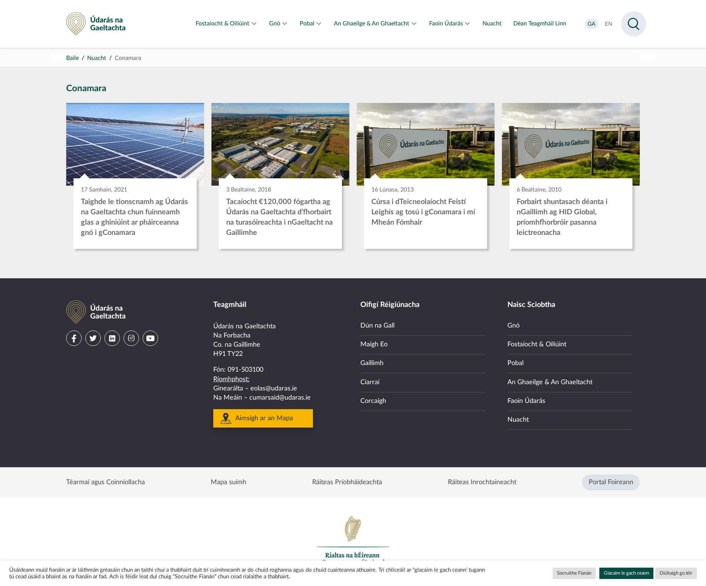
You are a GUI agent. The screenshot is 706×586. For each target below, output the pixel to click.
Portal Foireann (611, 482)
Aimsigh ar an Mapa (264, 418)
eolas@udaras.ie (273, 388)
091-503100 (245, 370)
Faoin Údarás (526, 401)
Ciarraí (369, 382)
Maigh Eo (374, 344)
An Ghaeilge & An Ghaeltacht (549, 382)
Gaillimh (372, 363)
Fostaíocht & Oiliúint (536, 344)
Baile (72, 58)
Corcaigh (373, 401)
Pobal (515, 363)
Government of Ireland (353, 540)
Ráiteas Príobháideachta (347, 482)
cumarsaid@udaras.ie (280, 397)
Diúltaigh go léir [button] (676, 573)
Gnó (513, 325)
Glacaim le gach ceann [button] (626, 573)
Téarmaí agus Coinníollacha (105, 482)
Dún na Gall (377, 325)
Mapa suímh (228, 482)
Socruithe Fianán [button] (574, 573)
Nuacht (96, 58)
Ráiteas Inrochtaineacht (482, 482)
